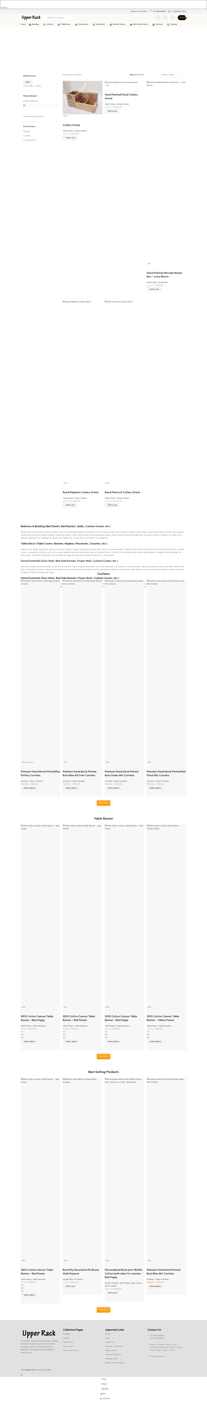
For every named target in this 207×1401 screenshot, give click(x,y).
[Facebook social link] (24, 11)
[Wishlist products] (165, 17)
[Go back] (24, 42)
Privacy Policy (110, 1350)
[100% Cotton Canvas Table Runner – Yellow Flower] (166, 915)
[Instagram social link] (27, 11)
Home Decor (68, 1346)
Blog (107, 1338)
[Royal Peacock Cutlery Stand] (124, 391)
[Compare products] (158, 17)
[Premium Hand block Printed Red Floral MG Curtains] (166, 670)
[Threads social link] (30, 11)
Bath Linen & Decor (71, 1350)
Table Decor (68, 1342)
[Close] (3, 3)
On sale (26, 131)
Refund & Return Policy (114, 1363)
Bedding (66, 1334)
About (107, 1334)
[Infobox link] (137, 11)
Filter (28, 82)
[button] (112, 505)
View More (103, 803)
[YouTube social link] (33, 11)
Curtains (66, 1338)
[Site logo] (31, 17)
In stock (26, 136)
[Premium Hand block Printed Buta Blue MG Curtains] (166, 1168)
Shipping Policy (111, 1359)
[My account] (173, 17)
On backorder (29, 140)
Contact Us (109, 1342)
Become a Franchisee (114, 1346)
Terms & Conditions (113, 1354)
